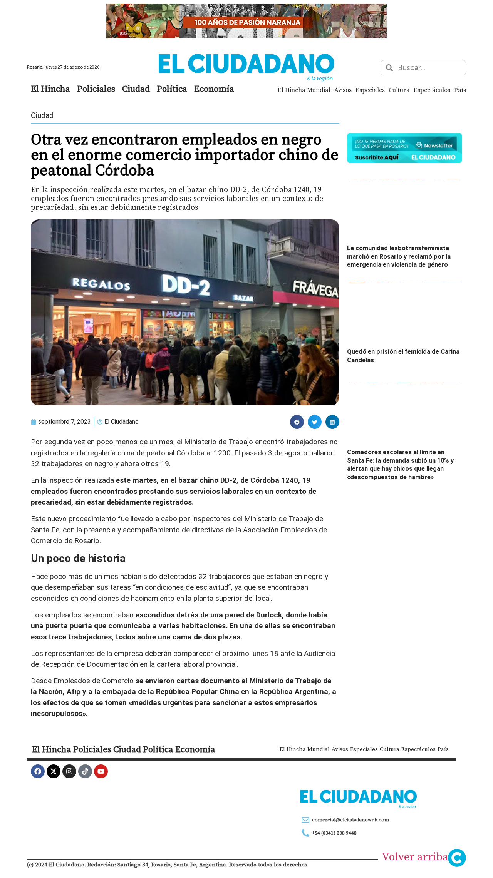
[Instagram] (69, 771)
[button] (297, 422)
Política (172, 88)
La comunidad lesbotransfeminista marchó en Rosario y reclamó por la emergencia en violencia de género (399, 256)
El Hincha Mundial (304, 89)
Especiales (370, 89)
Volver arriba (415, 856)
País (460, 89)
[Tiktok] (85, 771)
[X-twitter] (53, 771)
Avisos (343, 89)
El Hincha (50, 88)
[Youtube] (101, 771)
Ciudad (136, 88)
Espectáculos (432, 89)
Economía (214, 88)
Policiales (96, 88)
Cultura (399, 89)
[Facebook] (38, 771)
